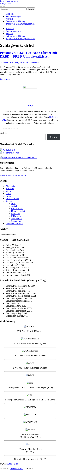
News (8, 196)
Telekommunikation (14, 223)
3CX (13, 203)
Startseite (10, 14)
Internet (9, 191)
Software (10, 201)
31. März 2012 (6, 62)
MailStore (15, 213)
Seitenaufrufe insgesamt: (17, 270)
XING (34, 157)
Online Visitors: (13, 245)
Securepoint (16, 218)
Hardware (10, 188)
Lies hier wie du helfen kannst (13, 175)
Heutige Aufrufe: (13, 247)
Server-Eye (16, 221)
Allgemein (10, 186)
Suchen (3, 133)
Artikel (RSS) (8, 150)
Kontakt (9, 19)
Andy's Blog (5, 3)
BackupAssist (17, 208)
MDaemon (16, 216)
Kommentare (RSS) (11, 153)
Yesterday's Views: (14, 252)
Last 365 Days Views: (16, 262)
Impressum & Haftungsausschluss (20, 24)
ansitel (14, 206)
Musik (8, 193)
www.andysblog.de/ (10, 128)
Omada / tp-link (12, 198)
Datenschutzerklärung (15, 21)
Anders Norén (16, 468)
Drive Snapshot (18, 211)
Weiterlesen (5, 79)
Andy (17, 62)
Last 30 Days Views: (15, 260)
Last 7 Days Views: (14, 257)
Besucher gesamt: (14, 267)
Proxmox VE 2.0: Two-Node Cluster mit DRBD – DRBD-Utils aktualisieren (28, 54)
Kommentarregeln (13, 16)
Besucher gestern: (14, 255)
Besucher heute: (13, 250)
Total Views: (11, 265)
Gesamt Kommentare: (15, 275)
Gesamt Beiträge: (13, 272)
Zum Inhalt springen (9, 1)
